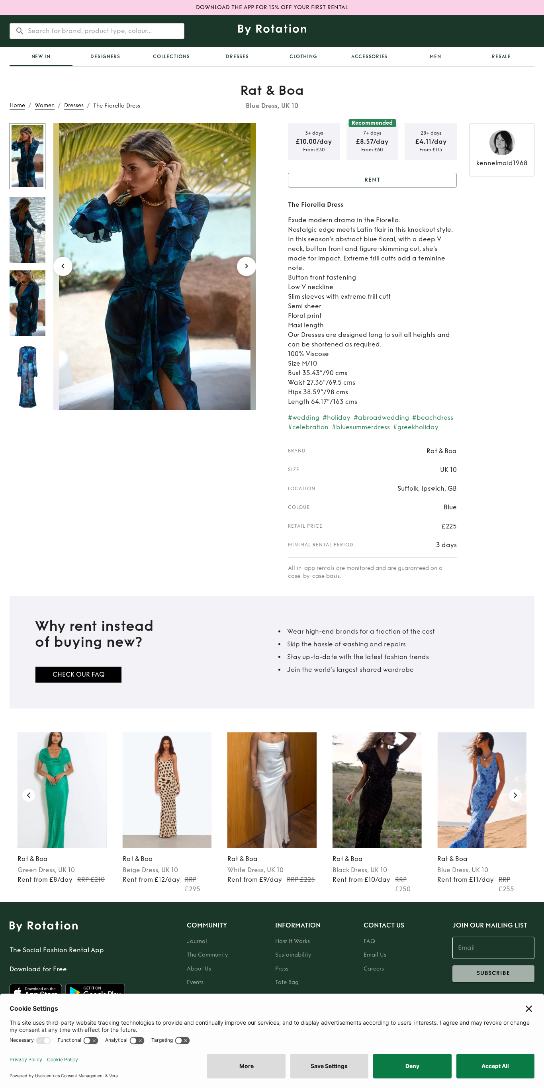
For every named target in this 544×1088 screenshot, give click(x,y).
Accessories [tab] (369, 56)
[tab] (41, 56)
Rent (372, 179)
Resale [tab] (501, 56)
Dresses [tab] (237, 56)
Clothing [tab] (303, 56)
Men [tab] (435, 56)
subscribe (493, 973)
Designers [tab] (105, 56)
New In (41, 56)
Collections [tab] (171, 56)
